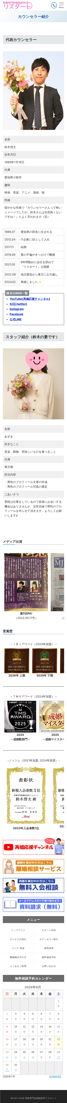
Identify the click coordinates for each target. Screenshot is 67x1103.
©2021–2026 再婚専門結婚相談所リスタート (34, 1098)
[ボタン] (54, 5)
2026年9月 (55, 1076)
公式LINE (16, 319)
